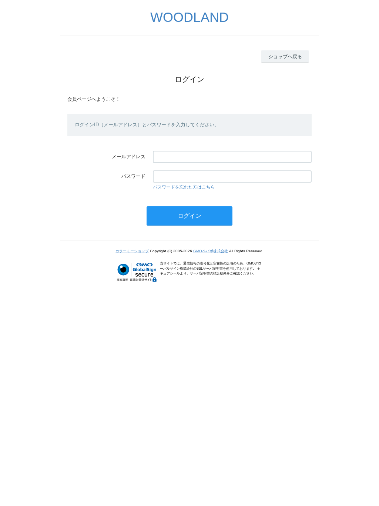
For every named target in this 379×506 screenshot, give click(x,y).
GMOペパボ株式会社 (210, 251)
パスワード (133, 176)
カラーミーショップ (132, 251)
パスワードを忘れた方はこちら (184, 187)
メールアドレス (128, 156)
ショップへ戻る (285, 56)
